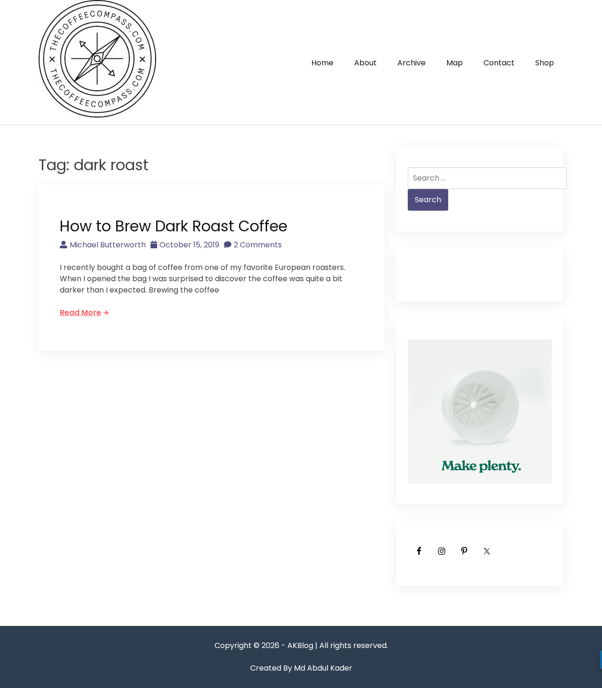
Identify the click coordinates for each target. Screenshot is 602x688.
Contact (499, 62)
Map (454, 62)
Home (322, 62)
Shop (544, 62)
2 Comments (258, 244)
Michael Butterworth (108, 244)
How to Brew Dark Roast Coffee (173, 226)
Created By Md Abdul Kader (301, 668)
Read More (80, 312)
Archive (411, 62)
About (365, 62)
